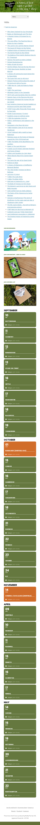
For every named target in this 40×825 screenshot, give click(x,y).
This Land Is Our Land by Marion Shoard (20, 46)
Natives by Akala (12, 163)
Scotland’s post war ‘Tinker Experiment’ (20, 212)
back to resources (11, 27)
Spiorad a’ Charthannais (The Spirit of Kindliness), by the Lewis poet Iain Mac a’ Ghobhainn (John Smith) (20, 200)
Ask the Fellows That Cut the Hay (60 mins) (21, 67)
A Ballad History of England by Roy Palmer (21, 50)
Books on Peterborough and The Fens (19, 34)
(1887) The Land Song (14, 90)
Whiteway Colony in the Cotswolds (18, 92)
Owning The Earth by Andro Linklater (19, 60)
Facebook (19, 811)
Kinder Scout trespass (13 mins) (17, 113)
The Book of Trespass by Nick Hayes (19, 184)
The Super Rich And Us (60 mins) (18, 78)
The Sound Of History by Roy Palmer (19, 48)
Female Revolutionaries (15, 62)
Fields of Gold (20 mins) (15, 64)
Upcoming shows (22, 807)
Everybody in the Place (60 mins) (17, 125)
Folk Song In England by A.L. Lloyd (18, 181)
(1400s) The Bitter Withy (15, 179)
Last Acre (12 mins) (13, 174)
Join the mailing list (12, 807)
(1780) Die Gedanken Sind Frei (17, 118)
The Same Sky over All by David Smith (19, 160)
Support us (31, 807)
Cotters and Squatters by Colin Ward (19, 153)
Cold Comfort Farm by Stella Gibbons (19, 191)
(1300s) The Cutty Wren (14, 177)
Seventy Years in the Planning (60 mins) (20, 97)
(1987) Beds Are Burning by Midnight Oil (20, 209)
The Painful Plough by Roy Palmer (18, 53)
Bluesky (13, 811)
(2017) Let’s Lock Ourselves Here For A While (21, 95)
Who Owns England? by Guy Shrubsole (20, 32)
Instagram (26, 811)
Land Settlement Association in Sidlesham (21, 214)
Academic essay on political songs (18, 116)
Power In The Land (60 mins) (16, 146)
